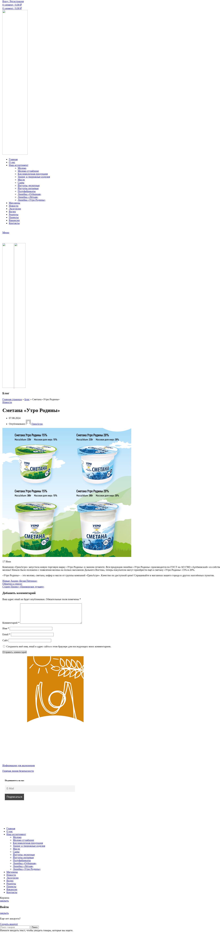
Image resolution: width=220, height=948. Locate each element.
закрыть (4, 900)
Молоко (22, 168)
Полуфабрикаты (27, 191)
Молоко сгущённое (28, 171)
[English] (8, 229)
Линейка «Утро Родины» (31, 200)
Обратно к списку (12, 583)
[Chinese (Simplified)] (13, 229)
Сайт (5, 640)
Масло (21, 179)
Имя (5, 628)
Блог (27, 399)
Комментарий (10, 622)
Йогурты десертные (29, 185)
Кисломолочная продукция (33, 173)
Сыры (21, 182)
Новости (7, 402)
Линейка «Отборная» (29, 194)
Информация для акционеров (18, 765)
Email (6, 634)
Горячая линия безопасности (18, 771)
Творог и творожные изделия (34, 176)
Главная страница (12, 399)
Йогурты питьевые (28, 188)
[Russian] (4, 229)
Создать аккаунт (9, 924)
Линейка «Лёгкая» (28, 197)
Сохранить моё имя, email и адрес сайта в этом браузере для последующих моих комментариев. (58, 646)
